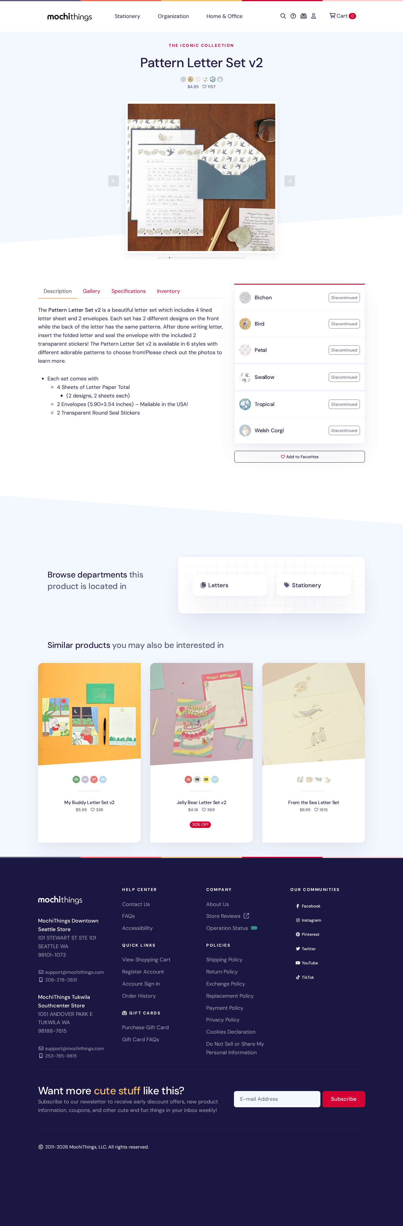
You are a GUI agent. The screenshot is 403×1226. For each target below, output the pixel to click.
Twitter (311, 948)
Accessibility (137, 928)
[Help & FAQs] (293, 16)
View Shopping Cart (146, 959)
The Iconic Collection (201, 45)
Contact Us (136, 904)
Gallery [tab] (91, 291)
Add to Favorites (302, 456)
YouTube (312, 963)
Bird (259, 323)
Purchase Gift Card (145, 1027)
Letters (218, 585)
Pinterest (313, 934)
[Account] (313, 16)
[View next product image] (289, 181)
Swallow (264, 377)
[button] (201, 177)
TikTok (310, 977)
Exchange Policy (225, 983)
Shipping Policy (224, 959)
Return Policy (222, 971)
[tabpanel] (131, 361)
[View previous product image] (113, 181)
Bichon (263, 297)
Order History (139, 995)
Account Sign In (141, 983)
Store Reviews (224, 916)
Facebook (313, 906)
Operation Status (228, 928)
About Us (217, 904)
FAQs (128, 916)
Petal (261, 350)
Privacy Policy (223, 1019)
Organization (173, 16)
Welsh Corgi (269, 430)
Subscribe (348, 1099)
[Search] (283, 16)
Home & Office (225, 16)
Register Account (143, 971)
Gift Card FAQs (140, 1039)
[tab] (159, 257)
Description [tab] (58, 291)
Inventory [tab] (168, 291)
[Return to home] (69, 16)
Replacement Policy (230, 995)
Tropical (264, 404)
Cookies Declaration (230, 1031)
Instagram (313, 920)
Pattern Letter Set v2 (201, 62)
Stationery (127, 16)
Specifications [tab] (129, 291)
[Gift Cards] (303, 16)
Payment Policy (224, 1008)
